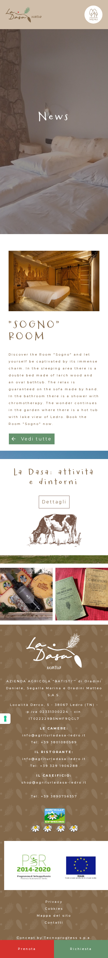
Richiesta (81, 949)
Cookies (54, 909)
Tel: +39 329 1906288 (54, 766)
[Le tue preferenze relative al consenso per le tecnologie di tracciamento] (5, 718)
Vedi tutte (35, 439)
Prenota (27, 949)
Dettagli (54, 502)
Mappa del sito (54, 916)
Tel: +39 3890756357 (54, 796)
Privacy (54, 902)
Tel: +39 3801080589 (54, 742)
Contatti (54, 922)
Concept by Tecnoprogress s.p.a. (54, 938)
